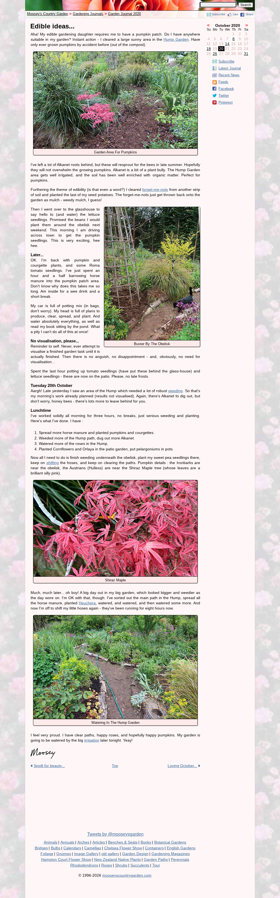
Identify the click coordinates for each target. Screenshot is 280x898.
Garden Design (135, 854)
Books (146, 842)
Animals (50, 842)
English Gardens (181, 848)
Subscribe (218, 14)
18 (208, 48)
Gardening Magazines (170, 854)
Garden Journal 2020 (124, 14)
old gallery (110, 854)
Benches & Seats (123, 842)
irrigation (91, 740)
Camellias (92, 848)
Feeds (223, 82)
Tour (156, 865)
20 (221, 48)
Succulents (139, 865)
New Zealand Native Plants (117, 859)
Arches (83, 842)
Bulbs (55, 848)
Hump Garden (176, 39)
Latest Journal (229, 68)
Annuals (67, 842)
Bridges (41, 848)
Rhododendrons (84, 865)
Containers (154, 848)
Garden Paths (156, 859)
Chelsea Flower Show (123, 848)
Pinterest (225, 102)
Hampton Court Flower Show (66, 859)
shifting (52, 462)
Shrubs (121, 865)
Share (249, 14)
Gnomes (63, 854)
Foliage (46, 854)
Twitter (223, 96)
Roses (106, 865)
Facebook (226, 89)
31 (246, 53)
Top (115, 765)
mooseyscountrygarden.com (126, 875)
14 (227, 44)
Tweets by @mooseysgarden (115, 834)
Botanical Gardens (170, 842)
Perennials (180, 859)
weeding (175, 391)
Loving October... (182, 765)
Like (235, 14)
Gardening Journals (88, 14)
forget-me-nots (155, 189)
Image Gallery (86, 854)
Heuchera (87, 603)
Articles (98, 842)
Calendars (72, 848)
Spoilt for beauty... (49, 765)
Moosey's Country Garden (47, 14)
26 (215, 53)
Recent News (229, 75)
